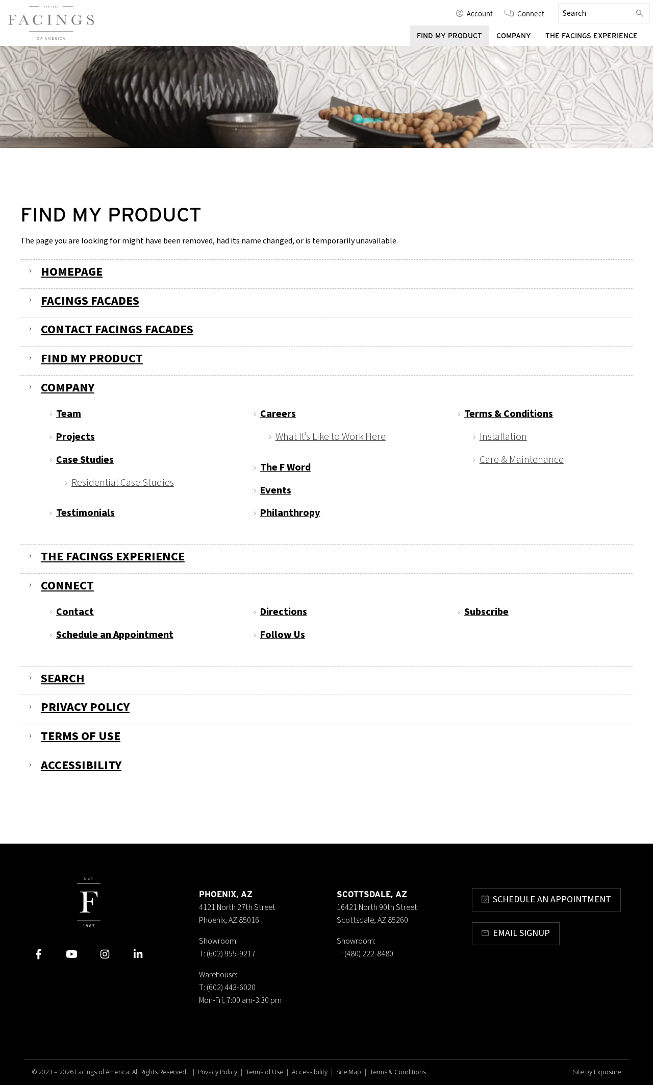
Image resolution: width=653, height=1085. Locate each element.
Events (275, 490)
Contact (75, 612)
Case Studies (85, 460)
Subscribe (486, 612)
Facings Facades (90, 301)
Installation (503, 437)
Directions (283, 612)
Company (513, 36)
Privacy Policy (85, 707)
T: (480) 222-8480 (365, 953)
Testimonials (85, 513)
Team (68, 414)
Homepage (72, 272)
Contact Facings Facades (117, 329)
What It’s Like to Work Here (330, 437)
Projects (75, 437)
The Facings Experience (591, 36)
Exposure (607, 1072)
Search (63, 678)
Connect (530, 13)
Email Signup (521, 933)
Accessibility (81, 765)
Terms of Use (80, 736)
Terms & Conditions (508, 414)
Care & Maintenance (522, 460)
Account (479, 13)
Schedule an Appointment (114, 635)
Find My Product (449, 36)
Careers (278, 414)
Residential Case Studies (122, 483)
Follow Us (282, 635)
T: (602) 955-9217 (227, 953)
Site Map (348, 1072)
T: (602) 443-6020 (227, 987)
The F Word (285, 467)
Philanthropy (290, 513)
